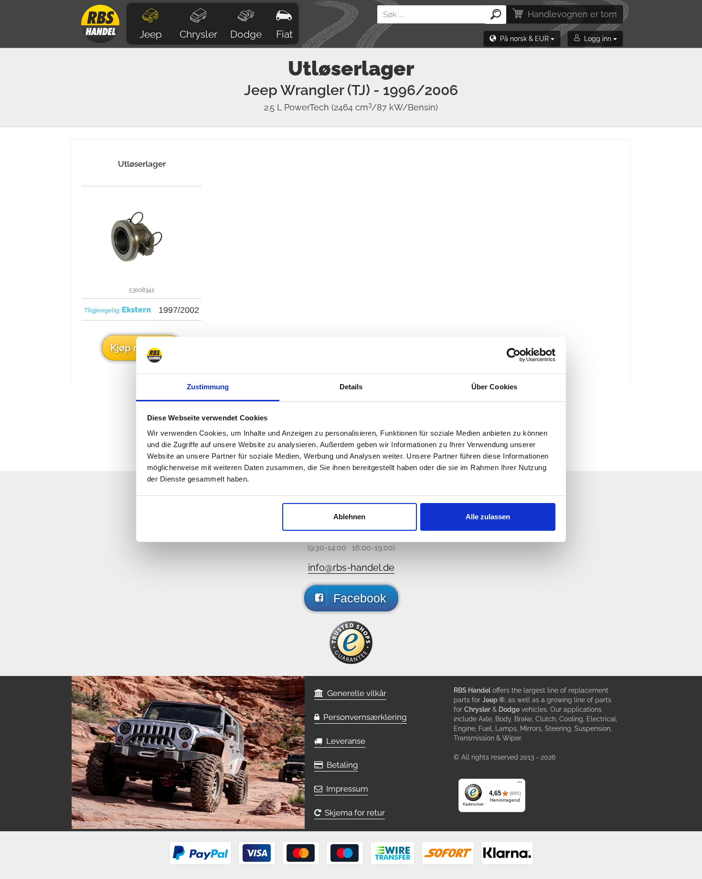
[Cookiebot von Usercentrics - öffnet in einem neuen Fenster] (513, 355)
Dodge (246, 34)
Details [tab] (351, 387)
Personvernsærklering (363, 717)
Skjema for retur (353, 812)
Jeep (150, 34)
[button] (522, 39)
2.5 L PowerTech (351, 107)
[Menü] (519, 784)
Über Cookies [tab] (494, 387)
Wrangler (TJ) (369, 90)
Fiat (284, 34)
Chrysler (198, 34)
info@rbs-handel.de (351, 567)
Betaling (340, 765)
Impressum (345, 788)
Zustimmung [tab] (208, 387)
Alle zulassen (488, 517)
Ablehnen (349, 517)
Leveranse (343, 741)
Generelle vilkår (354, 693)
